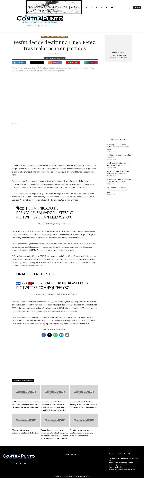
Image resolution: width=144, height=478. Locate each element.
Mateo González (118, 52)
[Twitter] (107, 7)
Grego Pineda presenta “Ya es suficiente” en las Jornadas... (118, 172)
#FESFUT (66, 212)
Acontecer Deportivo (59, 37)
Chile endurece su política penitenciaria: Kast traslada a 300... (117, 190)
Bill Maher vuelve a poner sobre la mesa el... (119, 156)
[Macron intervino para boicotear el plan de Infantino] (26, 420)
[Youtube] (112, 7)
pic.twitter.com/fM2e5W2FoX (43, 217)
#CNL (62, 283)
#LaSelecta (78, 283)
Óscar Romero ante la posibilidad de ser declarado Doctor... (119, 180)
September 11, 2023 (65, 224)
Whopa (66, 476)
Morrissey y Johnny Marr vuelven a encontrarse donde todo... (118, 146)
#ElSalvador (42, 212)
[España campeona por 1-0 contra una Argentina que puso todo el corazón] (84, 420)
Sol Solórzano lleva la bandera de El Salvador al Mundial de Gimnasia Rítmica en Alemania (25, 405)
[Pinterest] (97, 7)
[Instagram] (91, 7)
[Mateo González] (118, 42)
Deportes (45, 37)
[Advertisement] (55, 143)
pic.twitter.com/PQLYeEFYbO (43, 287)
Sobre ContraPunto (72, 454)
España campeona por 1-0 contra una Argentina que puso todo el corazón (81, 433)
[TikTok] (102, 7)
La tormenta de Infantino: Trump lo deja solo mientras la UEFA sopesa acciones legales (83, 405)
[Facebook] (86, 7)
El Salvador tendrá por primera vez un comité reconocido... (118, 164)
